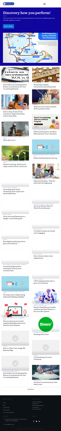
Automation (6, 136)
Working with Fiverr (41, 334)
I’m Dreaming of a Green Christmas (43, 358)
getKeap (5, 187)
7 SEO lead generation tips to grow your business (44, 282)
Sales (39, 82)
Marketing (17, 136)
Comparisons (35, 407)
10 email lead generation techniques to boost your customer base (12, 268)
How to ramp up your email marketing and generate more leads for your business (14, 323)
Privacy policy (6, 410)
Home (4, 402)
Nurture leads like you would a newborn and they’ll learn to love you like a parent (45, 309)
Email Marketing (7, 264)
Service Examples (21, 109)
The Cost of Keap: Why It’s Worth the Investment (43, 207)
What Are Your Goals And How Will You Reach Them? (45, 107)
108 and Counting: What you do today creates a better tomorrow (15, 165)
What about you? (9, 140)
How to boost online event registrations (43, 257)
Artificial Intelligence (37, 402)
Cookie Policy (6, 407)
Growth (14, 82)
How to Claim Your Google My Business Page (14, 349)
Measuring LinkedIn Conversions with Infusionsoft (45, 85)
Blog (4, 405)
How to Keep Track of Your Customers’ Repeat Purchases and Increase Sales (14, 114)
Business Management (39, 154)
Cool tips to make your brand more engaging (44, 232)
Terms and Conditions (8, 412)
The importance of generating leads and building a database (14, 296)
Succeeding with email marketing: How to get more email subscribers (13, 191)
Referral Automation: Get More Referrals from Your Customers (45, 133)
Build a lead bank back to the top (45, 158)
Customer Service (7, 82)
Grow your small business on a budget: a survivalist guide (14, 217)
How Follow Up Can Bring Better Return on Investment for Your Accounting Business (15, 86)
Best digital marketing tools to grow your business (14, 242)
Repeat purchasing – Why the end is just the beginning (44, 182)
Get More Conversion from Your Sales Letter (45, 383)
